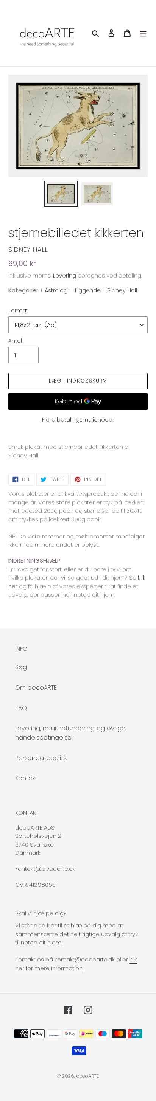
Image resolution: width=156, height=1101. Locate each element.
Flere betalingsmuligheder (78, 419)
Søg (21, 667)
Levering (64, 275)
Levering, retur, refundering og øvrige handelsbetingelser (70, 733)
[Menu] (143, 33)
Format (18, 310)
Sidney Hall (28, 249)
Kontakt (26, 778)
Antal (15, 340)
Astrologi (57, 290)
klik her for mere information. (76, 963)
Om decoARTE (36, 687)
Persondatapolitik (41, 758)
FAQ (21, 708)
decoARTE (87, 1075)
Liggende (88, 290)
